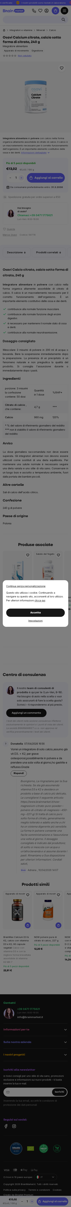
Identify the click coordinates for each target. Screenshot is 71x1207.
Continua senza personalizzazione (25, 586)
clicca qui (39, 600)
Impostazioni (35, 620)
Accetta (35, 612)
